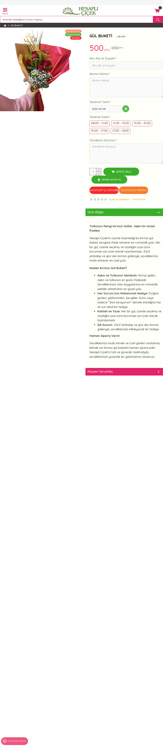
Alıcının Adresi (98, 74)
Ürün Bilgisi (95, 212)
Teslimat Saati (99, 117)
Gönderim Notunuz (102, 140)
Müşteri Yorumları (100, 372)
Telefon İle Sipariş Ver (134, 190)
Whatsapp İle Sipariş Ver (104, 190)
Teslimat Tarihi (99, 102)
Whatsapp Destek (16, 741)
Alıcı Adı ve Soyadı (101, 58)
